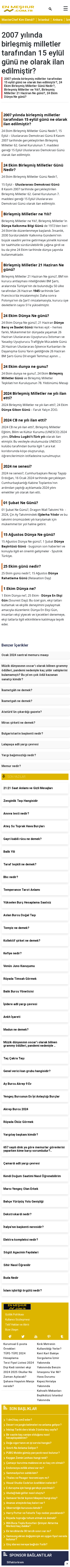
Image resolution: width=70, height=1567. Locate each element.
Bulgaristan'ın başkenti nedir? (22, 733)
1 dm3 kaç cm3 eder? (19, 1419)
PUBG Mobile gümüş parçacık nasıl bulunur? (33, 1452)
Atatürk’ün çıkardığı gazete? (21, 712)
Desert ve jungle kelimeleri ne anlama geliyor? (34, 1424)
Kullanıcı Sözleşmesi (17, 1319)
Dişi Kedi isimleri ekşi (17, 1367)
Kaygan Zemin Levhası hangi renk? (27, 1457)
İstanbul (43, 19)
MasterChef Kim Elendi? (18, 19)
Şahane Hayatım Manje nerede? (18, 1384)
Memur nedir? (11, 766)
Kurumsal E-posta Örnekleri (15, 1346)
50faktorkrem (15, 1562)
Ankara (58, 19)
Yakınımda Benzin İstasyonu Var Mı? (49, 1370)
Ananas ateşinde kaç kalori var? (25, 1502)
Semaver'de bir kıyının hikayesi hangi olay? (31, 1498)
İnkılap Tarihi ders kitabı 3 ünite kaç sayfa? (32, 1429)
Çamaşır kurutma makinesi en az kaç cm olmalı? (35, 1462)
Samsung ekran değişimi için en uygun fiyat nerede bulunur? (36, 1538)
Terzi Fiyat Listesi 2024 (18, 1362)
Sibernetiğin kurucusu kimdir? (24, 1507)
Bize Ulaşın (11, 1329)
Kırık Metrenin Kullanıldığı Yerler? (49, 1346)
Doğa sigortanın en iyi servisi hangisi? (29, 1442)
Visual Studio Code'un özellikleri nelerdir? (31, 1482)
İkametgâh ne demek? (16, 690)
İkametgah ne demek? (16, 701)
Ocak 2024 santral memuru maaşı (25, 655)
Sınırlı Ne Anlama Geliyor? (22, 1447)
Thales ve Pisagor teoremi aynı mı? (27, 1477)
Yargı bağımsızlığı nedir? (18, 755)
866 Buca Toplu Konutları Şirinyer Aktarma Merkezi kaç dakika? (32, 1525)
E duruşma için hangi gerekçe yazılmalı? (30, 1487)
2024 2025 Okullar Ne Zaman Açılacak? (17, 1374)
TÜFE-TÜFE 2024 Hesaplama (14, 1356)
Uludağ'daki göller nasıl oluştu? (25, 1492)
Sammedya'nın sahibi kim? (22, 1472)
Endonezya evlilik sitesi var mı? (25, 1467)
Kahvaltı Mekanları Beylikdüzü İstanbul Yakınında (50, 1395)
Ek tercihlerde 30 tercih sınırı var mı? (28, 1531)
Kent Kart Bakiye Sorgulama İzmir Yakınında (48, 1358)
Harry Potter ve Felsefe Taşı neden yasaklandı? (35, 1512)
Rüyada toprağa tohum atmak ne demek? (31, 1518)
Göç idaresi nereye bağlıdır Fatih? (26, 1544)
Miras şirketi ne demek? (18, 722)
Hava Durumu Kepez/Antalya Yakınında (46, 1381)
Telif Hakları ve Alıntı (17, 1324)
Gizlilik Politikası (14, 1314)
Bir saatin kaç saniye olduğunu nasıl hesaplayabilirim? (28, 1436)
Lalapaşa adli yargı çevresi (19, 744)
